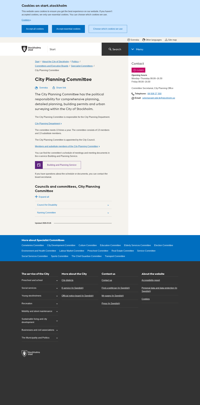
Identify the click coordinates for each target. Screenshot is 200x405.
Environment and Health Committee (39, 251)
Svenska (135, 40)
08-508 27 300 (154, 93)
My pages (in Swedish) (113, 296)
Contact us (107, 280)
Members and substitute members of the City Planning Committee (66, 146)
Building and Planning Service (61, 165)
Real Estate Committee (123, 251)
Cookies (26, 20)
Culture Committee (88, 245)
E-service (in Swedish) (72, 288)
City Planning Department (47, 123)
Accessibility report (151, 280)
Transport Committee (115, 256)
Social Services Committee (35, 256)
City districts (67, 280)
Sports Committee (59, 256)
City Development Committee (61, 245)
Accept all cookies (35, 29)
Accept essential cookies (68, 29)
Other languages (154, 40)
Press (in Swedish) (111, 303)
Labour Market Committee (71, 251)
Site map (172, 40)
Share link (61, 88)
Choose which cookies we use (108, 29)
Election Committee (163, 245)
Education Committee (110, 245)
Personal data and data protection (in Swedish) (159, 289)
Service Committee (146, 251)
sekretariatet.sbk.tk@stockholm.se (158, 98)
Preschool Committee (97, 251)
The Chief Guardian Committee (87, 256)
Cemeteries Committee (33, 245)
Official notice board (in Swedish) (77, 296)
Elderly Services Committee (137, 245)
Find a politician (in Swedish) (116, 288)
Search (117, 49)
